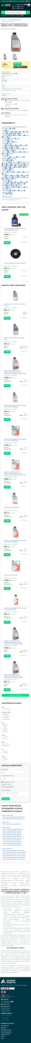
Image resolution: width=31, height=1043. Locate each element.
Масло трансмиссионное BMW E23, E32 (13, 829)
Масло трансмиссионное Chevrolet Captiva (14, 852)
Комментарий (6, 790)
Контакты (21, 1)
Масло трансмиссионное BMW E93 (12, 845)
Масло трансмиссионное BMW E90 (12, 840)
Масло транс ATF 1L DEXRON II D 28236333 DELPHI (15, 304)
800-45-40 (19, 5)
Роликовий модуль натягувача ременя (15, 263)
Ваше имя (5, 769)
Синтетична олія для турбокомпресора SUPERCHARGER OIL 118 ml (15, 229)
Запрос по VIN (5, 1011)
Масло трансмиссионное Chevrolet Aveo (13, 850)
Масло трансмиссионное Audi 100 (12, 824)
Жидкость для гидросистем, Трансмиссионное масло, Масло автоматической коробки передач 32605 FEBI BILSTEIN (15, 373)
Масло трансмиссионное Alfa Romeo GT (13, 818)
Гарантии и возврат (6, 1032)
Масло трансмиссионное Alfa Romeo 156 (14, 817)
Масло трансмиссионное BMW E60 (12, 834)
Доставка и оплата (12, 1)
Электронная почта (8, 776)
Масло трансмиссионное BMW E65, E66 (13, 838)
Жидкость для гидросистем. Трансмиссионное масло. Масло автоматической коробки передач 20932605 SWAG (13, 643)
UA (5, 1)
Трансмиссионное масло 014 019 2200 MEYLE (14, 338)
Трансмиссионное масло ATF (12, 507)
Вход (28, 1)
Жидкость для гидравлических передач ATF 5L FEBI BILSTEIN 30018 (15, 439)
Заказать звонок (5, 1008)
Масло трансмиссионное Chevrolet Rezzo (14, 857)
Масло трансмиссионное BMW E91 (12, 841)
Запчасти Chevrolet (7, 848)
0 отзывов (13, 29)
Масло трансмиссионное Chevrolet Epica (14, 854)
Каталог (3, 1036)
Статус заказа (5, 1025)
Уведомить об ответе (9, 782)
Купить (18, 64)
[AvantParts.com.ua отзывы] (7, 996)
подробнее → (8, 106)
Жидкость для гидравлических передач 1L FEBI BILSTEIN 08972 (15, 608)
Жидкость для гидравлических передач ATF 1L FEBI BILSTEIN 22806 (15, 541)
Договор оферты (5, 1034)
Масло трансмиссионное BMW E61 (12, 836)
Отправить (6, 798)
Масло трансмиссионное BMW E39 (12, 833)
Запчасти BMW (6, 827)
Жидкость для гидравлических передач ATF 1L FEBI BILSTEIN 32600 (15, 406)
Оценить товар (6, 784)
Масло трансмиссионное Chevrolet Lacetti (14, 855)
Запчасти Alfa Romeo (7, 815)
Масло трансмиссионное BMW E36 (12, 831)
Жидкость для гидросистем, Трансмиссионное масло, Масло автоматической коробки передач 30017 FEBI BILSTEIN (15, 474)
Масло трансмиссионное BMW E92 (12, 843)
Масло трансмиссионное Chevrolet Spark (14, 859)
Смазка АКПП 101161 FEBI (11, 575)
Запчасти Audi (5, 822)
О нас (2, 1038)
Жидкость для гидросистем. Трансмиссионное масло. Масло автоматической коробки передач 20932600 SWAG (13, 677)
